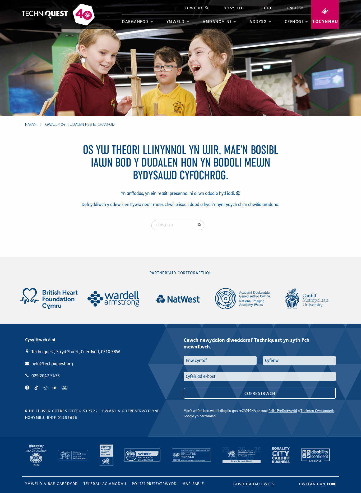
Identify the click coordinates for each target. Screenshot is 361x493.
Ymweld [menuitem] (175, 21)
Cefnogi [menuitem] (294, 21)
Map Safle (193, 484)
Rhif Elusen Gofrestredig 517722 (61, 411)
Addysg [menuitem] (258, 21)
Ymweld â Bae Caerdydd (51, 484)
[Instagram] (45, 387)
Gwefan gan (313, 484)
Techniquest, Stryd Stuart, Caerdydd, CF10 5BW (75, 351)
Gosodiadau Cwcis (253, 484)
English (295, 8)
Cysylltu (234, 8)
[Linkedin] (54, 387)
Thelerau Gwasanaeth (317, 411)
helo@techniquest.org (52, 363)
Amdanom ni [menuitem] (217, 21)
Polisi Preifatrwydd (283, 411)
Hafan (30, 124)
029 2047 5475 (45, 375)
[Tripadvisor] (64, 387)
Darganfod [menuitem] (135, 21)
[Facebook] (27, 387)
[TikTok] (36, 387)
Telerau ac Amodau (105, 484)
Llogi (265, 8)
